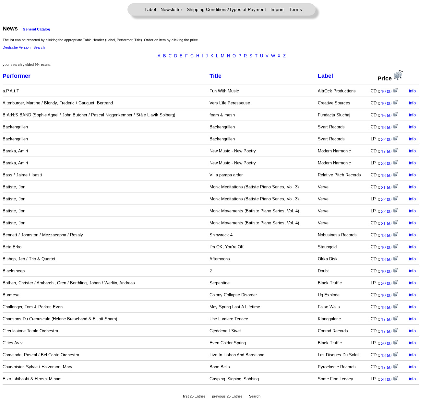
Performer (16, 76)
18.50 (387, 127)
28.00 (387, 379)
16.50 (387, 115)
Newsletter (171, 9)
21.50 (387, 187)
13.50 (387, 235)
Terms (295, 9)
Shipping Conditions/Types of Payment (226, 9)
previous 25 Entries (227, 396)
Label (150, 9)
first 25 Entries (194, 396)
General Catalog (36, 29)
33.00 (387, 163)
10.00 (387, 91)
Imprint (277, 9)
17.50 (387, 151)
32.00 (387, 139)
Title (216, 76)
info (412, 91)
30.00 (387, 283)
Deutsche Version (16, 47)
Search (39, 47)
